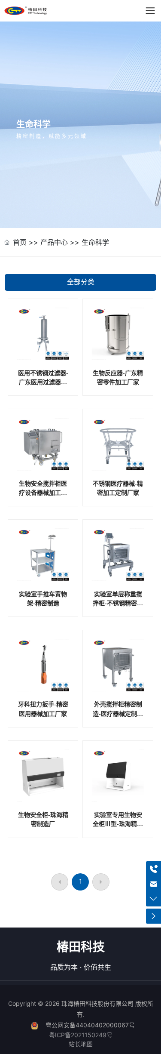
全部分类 (80, 291)
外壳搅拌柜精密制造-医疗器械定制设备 (118, 722)
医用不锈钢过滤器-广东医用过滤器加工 (43, 391)
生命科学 (95, 251)
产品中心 (54, 251)
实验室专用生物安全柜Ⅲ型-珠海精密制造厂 (118, 833)
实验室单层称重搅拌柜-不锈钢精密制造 (118, 612)
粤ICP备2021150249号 (80, 1044)
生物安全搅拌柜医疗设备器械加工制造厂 (43, 502)
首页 (20, 251)
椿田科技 (81, 956)
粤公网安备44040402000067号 (90, 1034)
